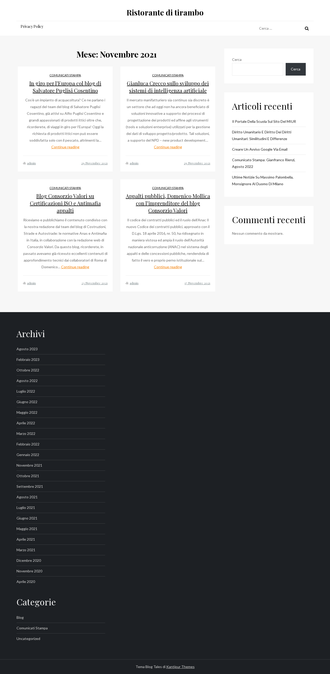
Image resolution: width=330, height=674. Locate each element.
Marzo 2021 (25, 550)
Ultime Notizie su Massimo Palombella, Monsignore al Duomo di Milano (262, 180)
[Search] (307, 28)
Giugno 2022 (26, 402)
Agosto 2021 (27, 497)
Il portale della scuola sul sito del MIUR (264, 121)
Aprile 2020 (25, 581)
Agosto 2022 (27, 380)
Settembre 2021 (29, 486)
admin (31, 163)
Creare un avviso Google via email (259, 149)
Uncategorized (28, 638)
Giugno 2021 (26, 518)
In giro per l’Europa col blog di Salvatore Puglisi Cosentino (65, 87)
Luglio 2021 (25, 507)
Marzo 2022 (25, 433)
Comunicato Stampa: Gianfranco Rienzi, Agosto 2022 (263, 163)
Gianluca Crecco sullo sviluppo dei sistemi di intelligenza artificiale (168, 87)
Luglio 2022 (25, 391)
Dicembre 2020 (28, 560)
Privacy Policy (32, 26)
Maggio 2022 (26, 412)
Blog (20, 617)
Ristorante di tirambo (165, 12)
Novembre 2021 (29, 465)
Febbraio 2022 (27, 444)
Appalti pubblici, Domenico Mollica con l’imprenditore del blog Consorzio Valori (168, 203)
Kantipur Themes (180, 666)
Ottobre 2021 (27, 476)
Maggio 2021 (26, 528)
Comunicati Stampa (65, 75)
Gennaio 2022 (27, 454)
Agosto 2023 (27, 349)
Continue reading (65, 147)
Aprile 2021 (25, 539)
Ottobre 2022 (27, 370)
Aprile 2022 (25, 423)
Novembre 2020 (29, 571)
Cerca (237, 59)
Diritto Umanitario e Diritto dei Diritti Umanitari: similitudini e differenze (261, 135)
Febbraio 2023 (27, 359)
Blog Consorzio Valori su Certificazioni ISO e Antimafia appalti (65, 203)
